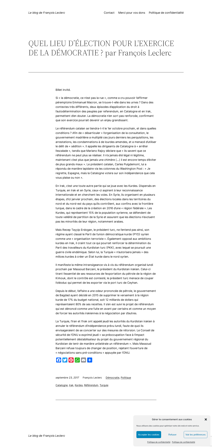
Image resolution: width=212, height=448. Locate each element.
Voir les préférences (195, 434)
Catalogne (62, 385)
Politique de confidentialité (158, 442)
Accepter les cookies (148, 434)
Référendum (91, 385)
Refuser (172, 434)
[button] (205, 419)
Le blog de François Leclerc (46, 12)
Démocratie (112, 377)
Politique (126, 377)
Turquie (104, 385)
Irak (71, 385)
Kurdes (79, 385)
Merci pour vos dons (131, 12)
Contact (109, 12)
